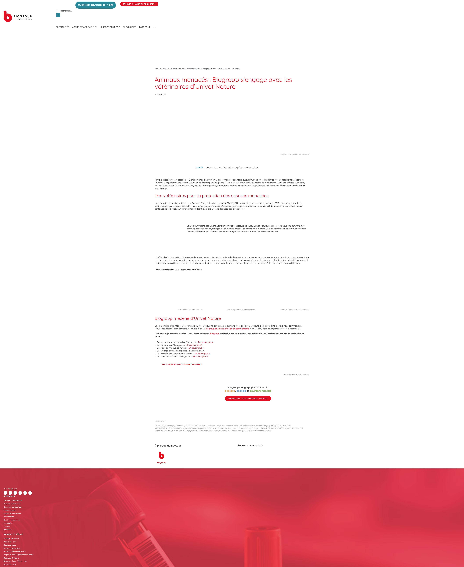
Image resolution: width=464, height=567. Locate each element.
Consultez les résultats (13, 507)
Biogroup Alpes (10, 545)
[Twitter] (10, 493)
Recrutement (9, 517)
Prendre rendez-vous (12, 504)
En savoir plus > (205, 342)
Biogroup (214, 333)
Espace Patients (10, 510)
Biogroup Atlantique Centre (14, 551)
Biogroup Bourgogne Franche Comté (18, 555)
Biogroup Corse (10, 564)
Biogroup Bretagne (11, 558)
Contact (7, 526)
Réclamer (7, 529)
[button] (154, 24)
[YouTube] (25, 493)
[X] (244, 452)
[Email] (257, 452)
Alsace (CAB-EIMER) (11, 538)
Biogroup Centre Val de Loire (15, 561)
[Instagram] (30, 493)
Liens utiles (8, 523)
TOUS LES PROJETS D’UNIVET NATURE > (182, 364)
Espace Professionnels (13, 513)
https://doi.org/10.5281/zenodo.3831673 (254, 431)
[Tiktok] (20, 493)
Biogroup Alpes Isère (12, 548)
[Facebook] (240, 452)
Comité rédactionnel (12, 520)
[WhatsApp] (253, 452)
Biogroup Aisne (10, 542)
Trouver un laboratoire (13, 500)
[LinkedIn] (248, 452)
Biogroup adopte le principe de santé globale (227, 328)
